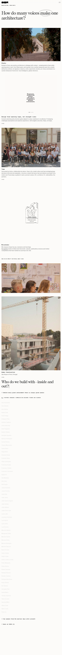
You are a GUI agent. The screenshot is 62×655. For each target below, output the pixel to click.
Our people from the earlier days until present (19, 619)
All (2, 397)
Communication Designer (22, 397)
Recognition (5, 249)
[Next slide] (45, 95)
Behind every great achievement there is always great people (23, 392)
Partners (6, 397)
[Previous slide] (16, 213)
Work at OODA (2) (9, 624)
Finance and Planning (35, 397)
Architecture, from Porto (8, 5)
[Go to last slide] (16, 95)
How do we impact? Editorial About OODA (13, 258)
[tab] (29, 112)
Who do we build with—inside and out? (27, 383)
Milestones (5, 245)
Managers (12, 397)
